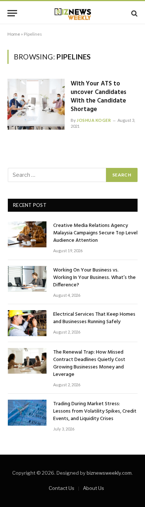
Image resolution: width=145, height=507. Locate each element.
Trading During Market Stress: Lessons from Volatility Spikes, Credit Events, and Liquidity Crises (94, 411)
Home (13, 34)
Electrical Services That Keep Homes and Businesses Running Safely (94, 318)
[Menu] (12, 13)
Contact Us (61, 488)
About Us (93, 488)
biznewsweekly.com (109, 473)
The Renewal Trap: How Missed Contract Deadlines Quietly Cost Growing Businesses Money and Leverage (89, 363)
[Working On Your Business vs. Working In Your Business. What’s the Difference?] (27, 279)
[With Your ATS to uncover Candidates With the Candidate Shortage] (36, 104)
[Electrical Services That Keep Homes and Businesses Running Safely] (27, 323)
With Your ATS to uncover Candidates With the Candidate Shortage (98, 96)
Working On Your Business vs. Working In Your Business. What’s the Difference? (94, 277)
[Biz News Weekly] (72, 13)
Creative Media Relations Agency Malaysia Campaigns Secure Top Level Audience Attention (95, 233)
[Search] (134, 13)
